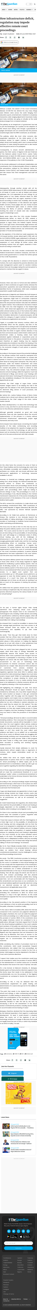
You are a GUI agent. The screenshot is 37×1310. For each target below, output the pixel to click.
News (3, 9)
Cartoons (20, 1267)
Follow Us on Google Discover (11, 42)
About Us (5, 1299)
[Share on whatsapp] (14, 37)
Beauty (19, 1262)
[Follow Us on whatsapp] (28, 1231)
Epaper (10, 9)
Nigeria (19, 1272)
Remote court (29, 1054)
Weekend (6, 1282)
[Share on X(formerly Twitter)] (10, 37)
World (29, 1272)
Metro (16, 9)
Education (20, 1265)
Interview (6, 1285)
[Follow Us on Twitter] (13, 1231)
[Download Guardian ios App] (25, 1236)
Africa (5, 1269)
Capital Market (7, 1262)
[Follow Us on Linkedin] (23, 1231)
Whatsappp (13, 1079)
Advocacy (6, 1267)
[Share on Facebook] (12, 1060)
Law (4, 1292)
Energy (5, 1265)
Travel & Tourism (8, 1280)
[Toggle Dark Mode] (29, 4)
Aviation (5, 1260)
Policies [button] (25, 1299)
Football (30, 1262)
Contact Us (6, 1301)
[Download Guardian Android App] (12, 1236)
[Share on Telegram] (19, 37)
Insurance (31, 1267)
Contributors (7, 1258)
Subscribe (18, 1248)
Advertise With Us (16, 1299)
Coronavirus (8, 1054)
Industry (30, 1265)
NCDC (22, 1054)
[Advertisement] (18, 450)
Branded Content (8, 1274)
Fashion (30, 1260)
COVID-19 (16, 1054)
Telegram (13, 1073)
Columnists (20, 1269)
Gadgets (6, 1289)
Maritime (30, 1269)
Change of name (8, 1294)
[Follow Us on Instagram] (18, 1231)
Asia (4, 1272)
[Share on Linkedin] (23, 37)
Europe (19, 1260)
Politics (22, 9)
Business (29, 9)
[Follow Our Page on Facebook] (9, 1231)
